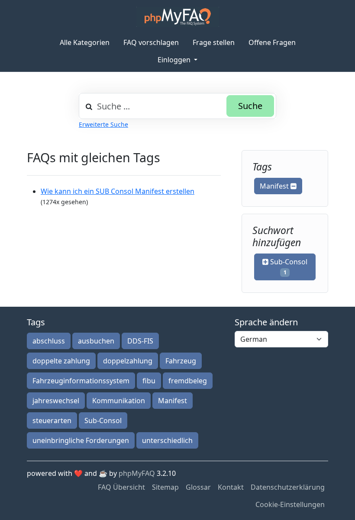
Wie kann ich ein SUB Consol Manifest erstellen (117, 191)
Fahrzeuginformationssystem (80, 380)
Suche (250, 106)
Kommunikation (118, 400)
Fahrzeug (180, 361)
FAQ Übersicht (121, 487)
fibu (148, 380)
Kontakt (231, 487)
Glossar (198, 487)
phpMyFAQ (137, 473)
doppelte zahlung (61, 361)
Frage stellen (214, 42)
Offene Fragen (272, 42)
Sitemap (165, 487)
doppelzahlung (127, 361)
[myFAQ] (177, 17)
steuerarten (51, 420)
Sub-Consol (287, 266)
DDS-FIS (140, 341)
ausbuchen (96, 341)
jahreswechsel (55, 400)
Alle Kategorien (85, 42)
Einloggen (175, 59)
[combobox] (177, 106)
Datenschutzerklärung (288, 487)
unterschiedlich (167, 440)
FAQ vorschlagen (151, 42)
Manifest (275, 186)
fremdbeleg (187, 380)
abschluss (48, 341)
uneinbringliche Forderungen (80, 440)
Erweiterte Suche (103, 124)
